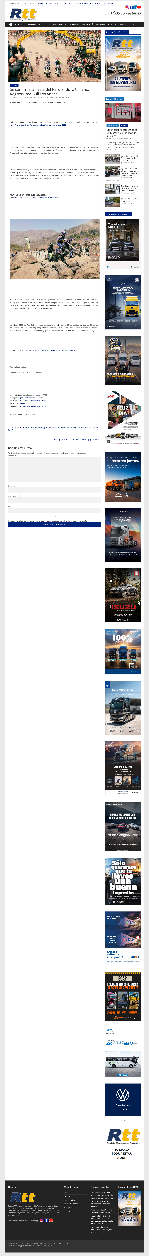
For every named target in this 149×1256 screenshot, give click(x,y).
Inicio (66, 1192)
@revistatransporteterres (31, 398)
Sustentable (120, 24)
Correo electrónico (16, 496)
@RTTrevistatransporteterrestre (33, 400)
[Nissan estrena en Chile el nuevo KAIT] (112, 198)
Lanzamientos (33, 24)
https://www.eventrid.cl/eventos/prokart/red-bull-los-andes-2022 (38, 125)
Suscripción (68, 1207)
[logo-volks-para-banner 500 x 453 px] (123, 1100)
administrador (28, 98)
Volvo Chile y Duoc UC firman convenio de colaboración (58, 3)
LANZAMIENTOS (113, 125)
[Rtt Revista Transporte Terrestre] (10, 24)
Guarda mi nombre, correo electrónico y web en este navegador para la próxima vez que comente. (47, 521)
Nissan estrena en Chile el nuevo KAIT (130, 200)
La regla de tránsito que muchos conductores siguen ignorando (101, 1229)
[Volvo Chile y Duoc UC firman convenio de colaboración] (112, 155)
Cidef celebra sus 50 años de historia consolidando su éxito (122, 133)
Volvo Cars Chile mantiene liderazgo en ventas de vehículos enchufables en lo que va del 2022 (53, 428)
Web (10, 506)
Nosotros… (68, 1196)
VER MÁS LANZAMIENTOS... (118, 214)
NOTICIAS (14, 85)
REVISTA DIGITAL (59, 24)
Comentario (12, 455)
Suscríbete (74, 24)
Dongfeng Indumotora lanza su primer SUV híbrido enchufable (129, 188)
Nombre (12, 486)
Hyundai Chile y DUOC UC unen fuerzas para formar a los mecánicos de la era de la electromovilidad (130, 173)
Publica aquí (87, 24)
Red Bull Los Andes (65, 98)
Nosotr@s (19, 24)
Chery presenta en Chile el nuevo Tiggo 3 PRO (77, 439)
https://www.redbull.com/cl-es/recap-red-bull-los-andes (36, 198)
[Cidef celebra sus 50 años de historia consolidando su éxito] (123, 104)
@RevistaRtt (25, 403)
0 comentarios (41, 98)
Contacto (67, 1211)
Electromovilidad (103, 24)
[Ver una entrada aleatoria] (138, 24)
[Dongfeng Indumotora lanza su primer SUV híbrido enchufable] (112, 185)
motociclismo (53, 98)
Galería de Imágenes (72, 1204)
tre (43, 398)
